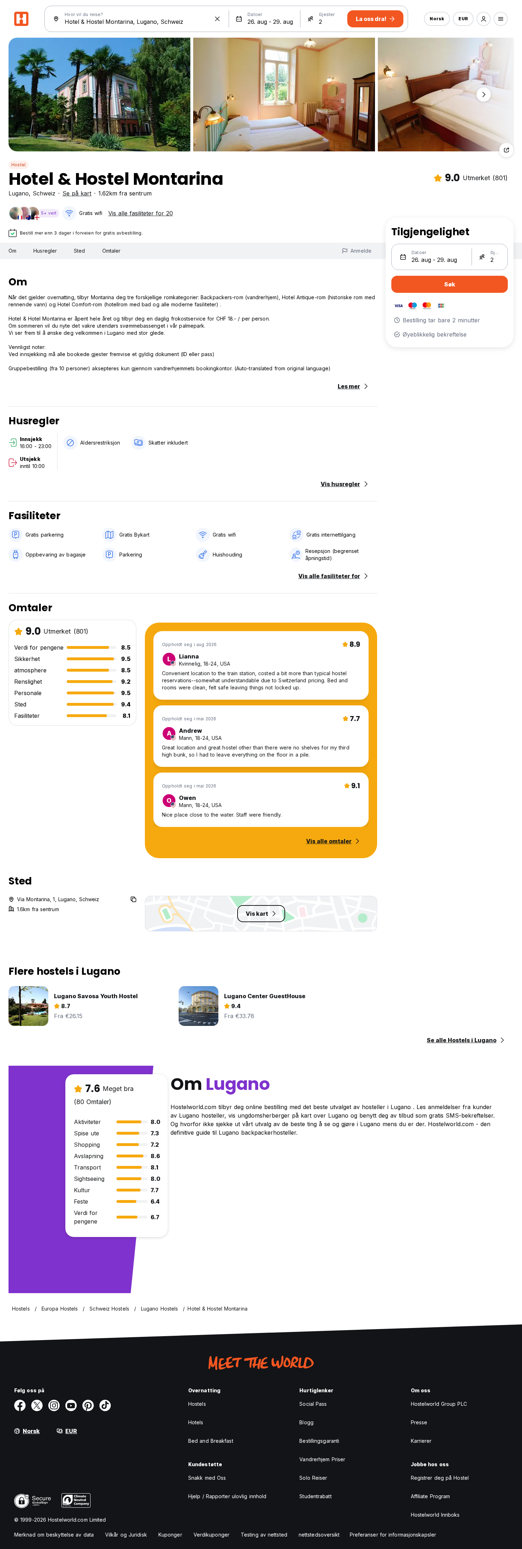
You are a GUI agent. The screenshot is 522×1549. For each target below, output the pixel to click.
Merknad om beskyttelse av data (54, 1535)
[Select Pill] (484, 19)
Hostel (18, 164)
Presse (419, 1422)
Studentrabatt (315, 1496)
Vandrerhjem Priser (322, 1459)
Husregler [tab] (45, 251)
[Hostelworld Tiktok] (105, 1405)
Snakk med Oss (207, 1478)
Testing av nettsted (264, 1535)
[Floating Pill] (484, 94)
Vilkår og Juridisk (126, 1535)
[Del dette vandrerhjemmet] (506, 150)
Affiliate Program (430, 1496)
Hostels (197, 1404)
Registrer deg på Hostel (440, 1478)
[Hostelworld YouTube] (71, 1405)
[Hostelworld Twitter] (37, 1405)
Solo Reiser (313, 1478)
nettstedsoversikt (319, 1535)
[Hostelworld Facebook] (20, 1405)
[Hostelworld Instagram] (54, 1405)
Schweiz (44, 193)
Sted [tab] (79, 251)
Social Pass (313, 1404)
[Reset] (217, 18)
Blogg (306, 1422)
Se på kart (76, 193)
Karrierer (421, 1441)
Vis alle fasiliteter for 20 (140, 213)
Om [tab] (12, 251)
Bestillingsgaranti (319, 1441)
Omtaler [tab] (111, 251)
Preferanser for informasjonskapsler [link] (393, 1535)
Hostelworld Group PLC (439, 1404)
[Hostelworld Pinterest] (88, 1405)
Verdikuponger (211, 1535)
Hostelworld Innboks (435, 1515)
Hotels (195, 1422)
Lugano (19, 193)
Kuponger (170, 1535)
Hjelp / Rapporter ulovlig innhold (227, 1496)
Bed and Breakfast (210, 1441)
